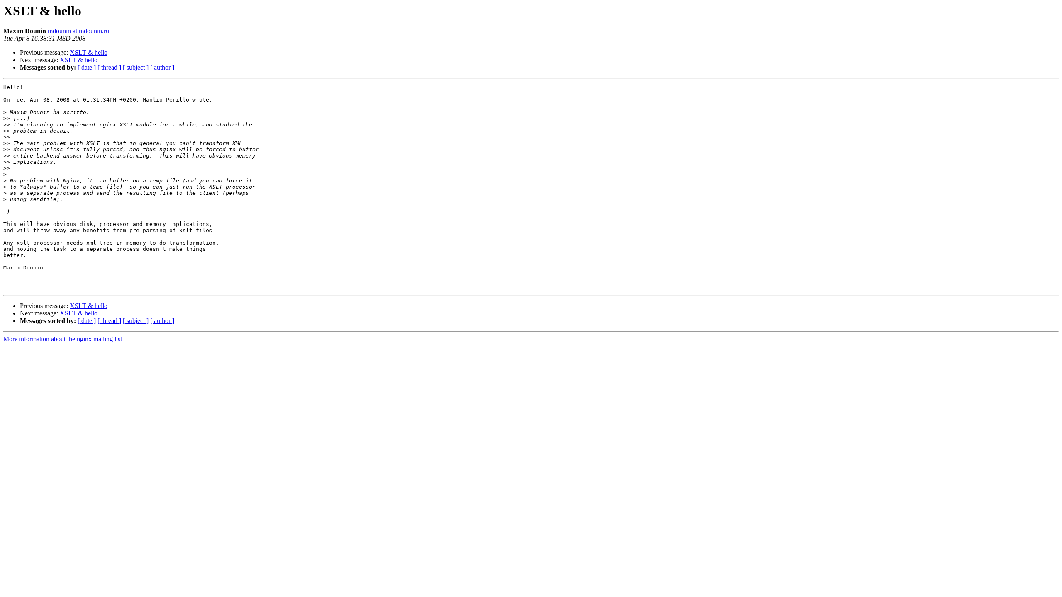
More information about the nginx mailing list (62, 338)
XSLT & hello (88, 52)
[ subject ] (136, 67)
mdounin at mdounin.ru (78, 30)
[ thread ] (109, 67)
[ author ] (162, 67)
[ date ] (87, 67)
